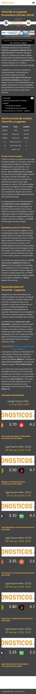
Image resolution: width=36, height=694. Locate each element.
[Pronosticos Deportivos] (8, 2)
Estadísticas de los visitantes (17, 108)
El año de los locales (14, 106)
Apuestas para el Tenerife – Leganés (17, 111)
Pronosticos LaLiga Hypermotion (13, 9)
